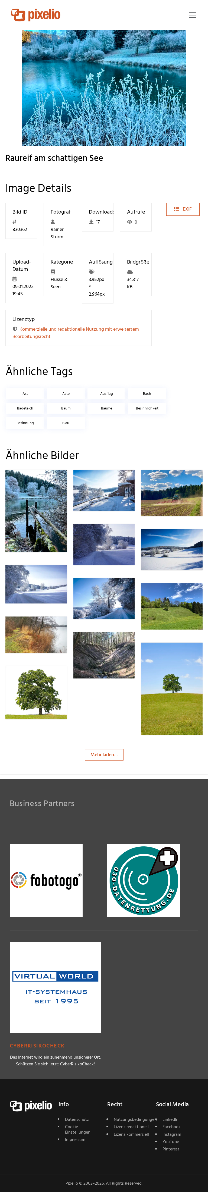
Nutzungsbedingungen (132, 1119)
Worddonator (175, 594)
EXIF (187, 209)
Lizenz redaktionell (131, 1126)
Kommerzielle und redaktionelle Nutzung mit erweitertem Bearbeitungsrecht (75, 332)
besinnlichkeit (147, 408)
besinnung (25, 423)
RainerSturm (38, 481)
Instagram (171, 1134)
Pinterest (170, 1149)
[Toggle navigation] (192, 15)
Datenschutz (77, 1119)
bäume (106, 408)
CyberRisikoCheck (37, 1046)
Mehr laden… (104, 755)
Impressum (75, 1139)
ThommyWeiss (176, 653)
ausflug (106, 393)
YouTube (170, 1141)
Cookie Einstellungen (77, 1129)
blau (65, 423)
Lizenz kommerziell (131, 1134)
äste (66, 393)
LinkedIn (170, 1119)
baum (65, 408)
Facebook (171, 1126)
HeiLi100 (33, 627)
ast (25, 393)
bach (147, 393)
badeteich (25, 408)
